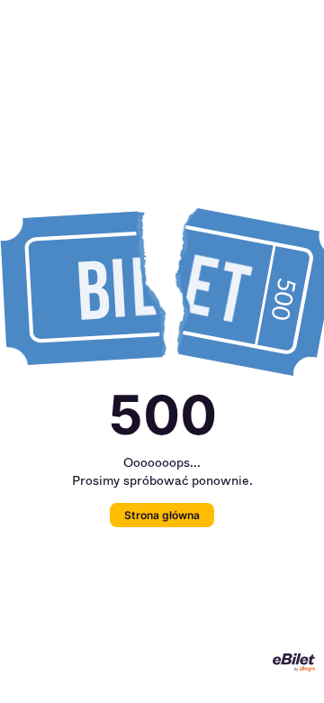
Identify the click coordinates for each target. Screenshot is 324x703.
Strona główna (162, 515)
